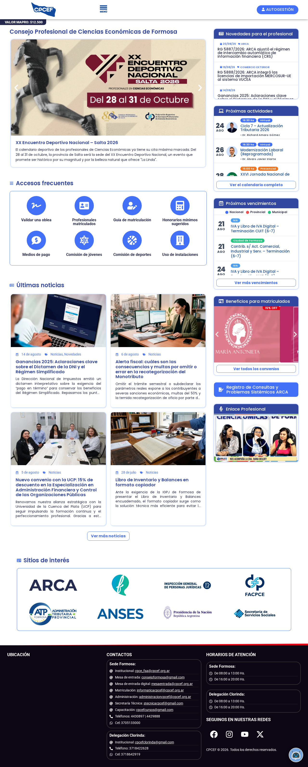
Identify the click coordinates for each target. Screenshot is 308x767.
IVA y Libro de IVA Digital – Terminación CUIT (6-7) (255, 229)
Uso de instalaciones (180, 254)
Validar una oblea (36, 220)
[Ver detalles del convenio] (256, 334)
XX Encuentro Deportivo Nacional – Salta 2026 (67, 142)
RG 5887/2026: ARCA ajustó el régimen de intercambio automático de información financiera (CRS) (254, 53)
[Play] (256, 438)
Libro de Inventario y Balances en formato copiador (152, 482)
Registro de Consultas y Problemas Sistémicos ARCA (257, 389)
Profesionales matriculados (84, 222)
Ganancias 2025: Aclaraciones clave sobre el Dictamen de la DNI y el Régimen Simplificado (56, 367)
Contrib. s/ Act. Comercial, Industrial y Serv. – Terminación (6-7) (260, 251)
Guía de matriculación (132, 220)
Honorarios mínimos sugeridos (180, 222)
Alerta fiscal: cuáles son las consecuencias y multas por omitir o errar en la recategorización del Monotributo (156, 369)
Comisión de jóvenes (84, 254)
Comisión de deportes (132, 254)
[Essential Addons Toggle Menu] (103, 10)
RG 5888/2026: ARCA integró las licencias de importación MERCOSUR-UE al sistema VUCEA (254, 76)
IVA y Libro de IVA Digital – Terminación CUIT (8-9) (255, 274)
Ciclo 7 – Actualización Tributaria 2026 (261, 128)
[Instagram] (229, 734)
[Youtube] (244, 734)
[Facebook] (214, 734)
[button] (16, 87)
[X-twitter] (260, 734)
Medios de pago (36, 254)
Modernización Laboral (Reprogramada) (261, 152)
